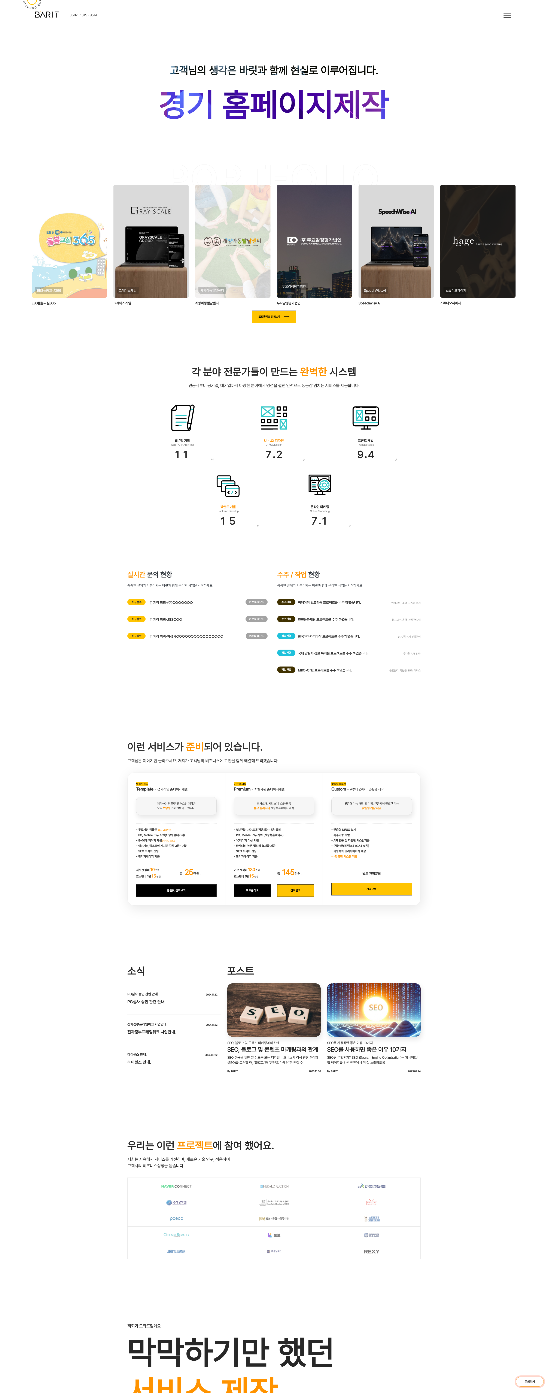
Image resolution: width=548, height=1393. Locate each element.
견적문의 (295, 906)
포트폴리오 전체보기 (269, 332)
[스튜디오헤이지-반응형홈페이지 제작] (494, 249)
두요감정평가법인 (283, 302)
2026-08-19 (256, 618)
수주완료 (286, 618)
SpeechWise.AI (375, 307)
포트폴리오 (252, 906)
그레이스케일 (95, 307)
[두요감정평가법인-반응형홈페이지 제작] (309, 249)
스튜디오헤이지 (466, 307)
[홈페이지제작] (21, 14)
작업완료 (286, 686)
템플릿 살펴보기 (176, 906)
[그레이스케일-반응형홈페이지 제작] (124, 249)
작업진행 (286, 652)
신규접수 (136, 618)
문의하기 (530, 1381)
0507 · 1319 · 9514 (58, 15)
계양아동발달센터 (191, 307)
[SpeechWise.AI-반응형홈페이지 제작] (402, 249)
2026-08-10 (256, 652)
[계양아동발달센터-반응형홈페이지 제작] (217, 249)
